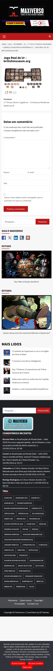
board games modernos (16, 508)
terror (20, 587)
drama (21, 519)
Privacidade (19, 603)
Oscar (23, 555)
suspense (27, 581)
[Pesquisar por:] (20, 222)
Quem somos (26, 600)
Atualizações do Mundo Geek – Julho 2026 (30, 454)
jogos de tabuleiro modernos (18, 540)
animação (22, 498)
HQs (35, 529)
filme (31, 524)
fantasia (34, 519)
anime (35, 498)
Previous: (26, 102)
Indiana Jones (11, 534)
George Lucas (11, 529)
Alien (8, 498)
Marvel (9, 550)
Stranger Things (33, 576)
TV (31, 587)
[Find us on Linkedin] (16, 238)
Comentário (10, 137)
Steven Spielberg (12, 576)
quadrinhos (36, 560)
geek (42, 524)
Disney (8, 519)
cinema (37, 508)
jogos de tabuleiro (32, 534)
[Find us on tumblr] (22, 238)
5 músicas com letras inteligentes (26, 361)
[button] (4, 36)
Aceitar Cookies (18, 663)
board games (24, 503)
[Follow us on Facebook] (4, 238)
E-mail (31, 172)
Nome (7, 172)
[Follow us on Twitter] (10, 238)
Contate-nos (33, 603)
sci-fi (40, 566)
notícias (10, 555)
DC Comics (38, 513)
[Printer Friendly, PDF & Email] (11, 92)
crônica (23, 513)
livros (43, 545)
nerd (21, 550)
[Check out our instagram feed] (28, 238)
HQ (25, 529)
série (40, 581)
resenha (9, 566)
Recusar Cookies (36, 663)
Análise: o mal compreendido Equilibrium (30, 389)
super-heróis (11, 581)
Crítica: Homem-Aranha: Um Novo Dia (30, 468)
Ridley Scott (25, 566)
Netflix (33, 550)
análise (9, 503)
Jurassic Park (11, 545)
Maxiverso (12, 600)
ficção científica (13, 524)
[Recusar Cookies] (49, 656)
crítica (9, 513)
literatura (29, 545)
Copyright (38, 600)
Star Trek (9, 571)
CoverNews (31, 612)
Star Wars (24, 571)
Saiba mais (27, 667)
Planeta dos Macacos (15, 560)
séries (8, 587)
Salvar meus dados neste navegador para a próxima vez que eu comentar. (23, 199)
